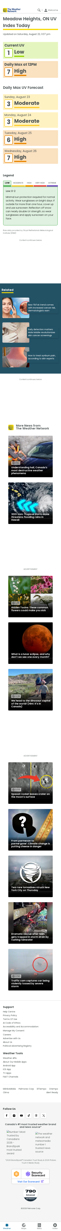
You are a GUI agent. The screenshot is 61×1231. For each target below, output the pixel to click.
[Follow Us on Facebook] (6, 1116)
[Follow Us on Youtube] (21, 1116)
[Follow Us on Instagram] (14, 1116)
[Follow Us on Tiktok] (29, 1116)
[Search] (39, 10)
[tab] (7, 184)
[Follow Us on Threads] (36, 1116)
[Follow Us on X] (43, 1116)
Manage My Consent (13, 1030)
